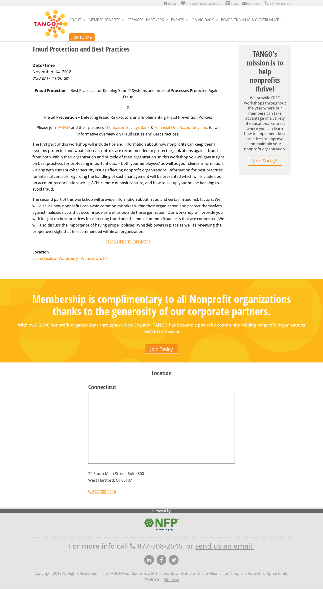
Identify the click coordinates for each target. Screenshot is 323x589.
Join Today (161, 349)
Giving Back (203, 20)
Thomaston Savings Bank (127, 127)
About (75, 20)
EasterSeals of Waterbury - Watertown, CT (69, 258)
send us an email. (224, 546)
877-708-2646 (103, 491)
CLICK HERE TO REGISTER (128, 241)
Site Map (171, 579)
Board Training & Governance (250, 20)
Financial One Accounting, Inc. (181, 127)
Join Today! (82, 37)
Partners (155, 20)
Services (135, 20)
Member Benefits (104, 20)
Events (177, 20)
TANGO (63, 127)
